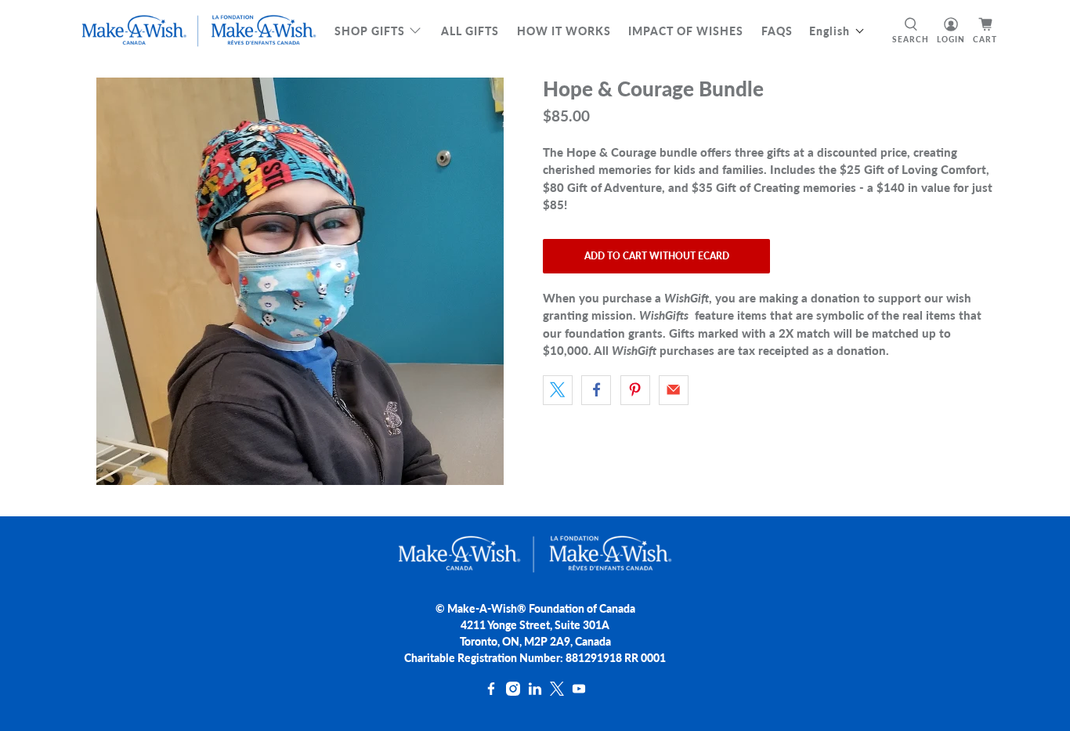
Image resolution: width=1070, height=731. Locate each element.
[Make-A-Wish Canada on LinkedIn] (535, 691)
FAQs (777, 31)
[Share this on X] (558, 390)
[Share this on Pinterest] (635, 390)
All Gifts (470, 31)
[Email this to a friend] (674, 390)
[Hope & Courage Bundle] (300, 281)
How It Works (564, 31)
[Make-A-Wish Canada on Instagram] (513, 691)
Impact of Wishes (685, 31)
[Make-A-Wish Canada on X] (557, 691)
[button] (837, 31)
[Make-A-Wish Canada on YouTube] (579, 691)
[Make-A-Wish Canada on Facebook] (491, 691)
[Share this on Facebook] (596, 390)
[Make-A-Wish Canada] (198, 31)
